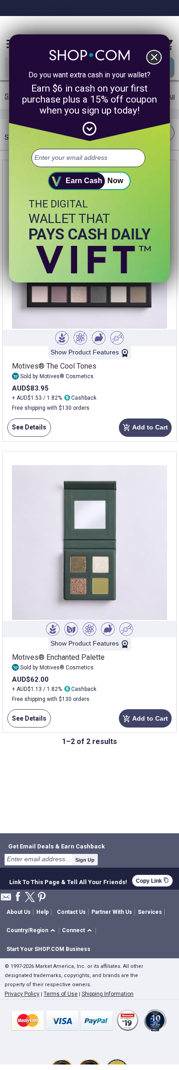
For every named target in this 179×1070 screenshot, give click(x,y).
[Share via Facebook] (18, 897)
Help (42, 912)
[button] (32, 931)
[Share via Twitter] (30, 897)
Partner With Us (111, 912)
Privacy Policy (22, 994)
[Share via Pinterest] (42, 897)
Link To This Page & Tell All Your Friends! (68, 881)
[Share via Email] (6, 899)
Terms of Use (61, 994)
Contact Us (71, 912)
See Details (26, 430)
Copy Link (152, 880)
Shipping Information (108, 994)
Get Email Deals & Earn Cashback (56, 846)
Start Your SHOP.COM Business (48, 949)
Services (150, 912)
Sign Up (85, 860)
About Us (18, 912)
